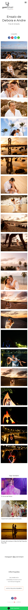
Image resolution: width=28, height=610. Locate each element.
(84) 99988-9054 (14, 577)
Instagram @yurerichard (14, 557)
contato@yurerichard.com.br (14, 579)
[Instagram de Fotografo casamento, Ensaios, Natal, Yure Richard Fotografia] (15, 598)
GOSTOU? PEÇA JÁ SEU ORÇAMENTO (14, 588)
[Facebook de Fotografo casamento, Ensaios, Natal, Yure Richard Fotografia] (12, 598)
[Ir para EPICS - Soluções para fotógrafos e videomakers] (14, 602)
